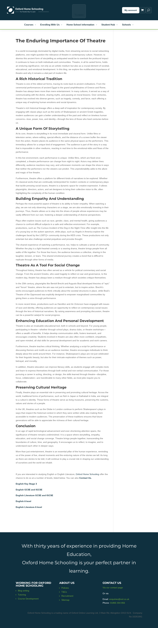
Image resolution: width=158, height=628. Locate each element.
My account (131, 10)
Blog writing (23, 590)
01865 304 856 (117, 603)
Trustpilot (79, 15)
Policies (65, 588)
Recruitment (67, 596)
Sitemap (65, 600)
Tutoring (22, 594)
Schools (126, 24)
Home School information (80, 24)
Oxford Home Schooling (87, 474)
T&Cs (64, 592)
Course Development (28, 598)
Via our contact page (113, 587)
